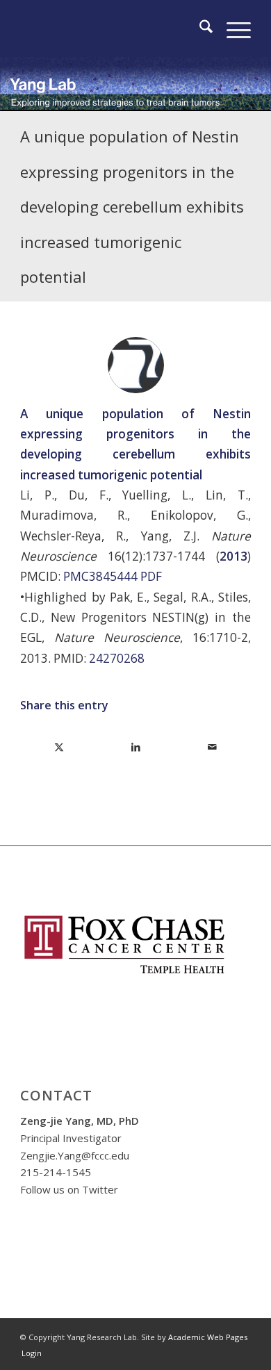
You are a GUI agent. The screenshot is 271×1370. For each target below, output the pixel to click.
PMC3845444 (100, 576)
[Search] (199, 28)
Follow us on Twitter (69, 1189)
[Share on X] (59, 747)
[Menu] (232, 28)
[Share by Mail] (212, 747)
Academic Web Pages (207, 1337)
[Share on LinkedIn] (136, 747)
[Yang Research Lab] (112, 28)
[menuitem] (199, 28)
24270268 (117, 658)
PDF (151, 576)
